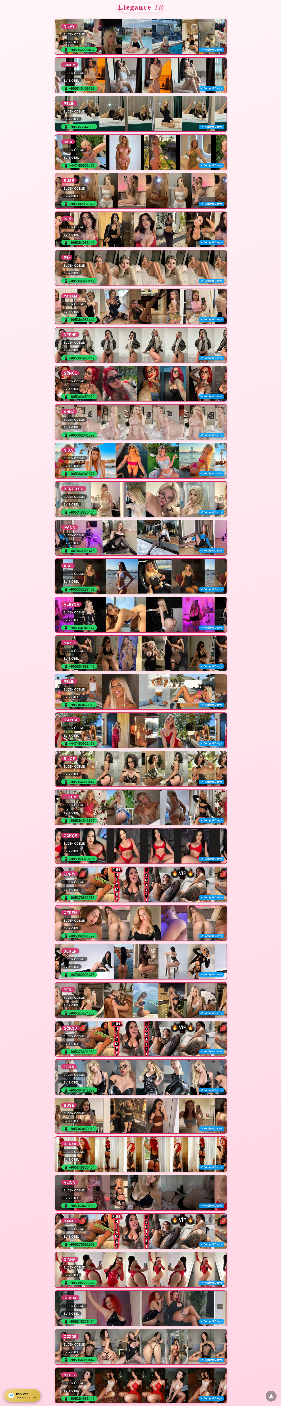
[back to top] (271, 1396)
